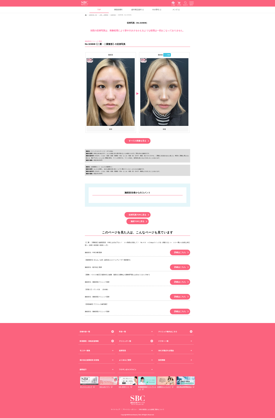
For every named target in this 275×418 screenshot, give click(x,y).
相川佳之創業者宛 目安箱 (89, 360)
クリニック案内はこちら (167, 331)
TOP (99, 9)
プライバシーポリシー (130, 409)
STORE (179, 4)
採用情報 (161, 360)
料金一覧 (122, 331)
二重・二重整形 (103, 15)
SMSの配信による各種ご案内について (151, 409)
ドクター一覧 (163, 341)
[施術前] (111, 92)
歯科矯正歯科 (136, 9)
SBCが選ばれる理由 (166, 350)
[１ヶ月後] (164, 92)
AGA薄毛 (155, 9)
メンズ (175, 9)
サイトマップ (115, 409)
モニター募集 (85, 350)
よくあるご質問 (125, 360)
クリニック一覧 (125, 341)
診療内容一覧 (93, 15)
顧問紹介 (83, 369)
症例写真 (113, 15)
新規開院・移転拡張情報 (89, 341)
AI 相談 (173, 4)
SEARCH (185, 4)
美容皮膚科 (118, 9)
